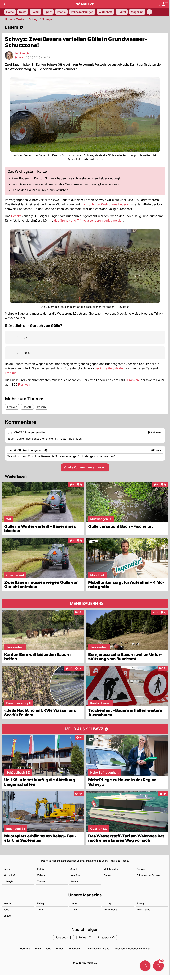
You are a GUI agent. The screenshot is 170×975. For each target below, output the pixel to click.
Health (7, 903)
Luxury (108, 903)
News (7, 869)
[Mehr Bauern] (85, 603)
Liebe (73, 903)
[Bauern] (85, 27)
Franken (11, 373)
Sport (73, 869)
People (141, 869)
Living (40, 903)
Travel (73, 909)
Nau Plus (75, 875)
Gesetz (16, 216)
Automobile (110, 909)
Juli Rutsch (22, 53)
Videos (41, 875)
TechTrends (143, 909)
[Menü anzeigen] (165, 4)
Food (6, 909)
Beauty (7, 915)
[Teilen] (145, 965)
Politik (40, 869)
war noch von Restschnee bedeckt (105, 204)
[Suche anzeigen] (158, 4)
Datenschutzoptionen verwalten (132, 948)
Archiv (74, 881)
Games (108, 875)
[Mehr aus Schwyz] (85, 729)
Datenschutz (76, 948)
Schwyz (34, 19)
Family (140, 903)
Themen (41, 881)
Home (8, 19)
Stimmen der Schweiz (149, 875)
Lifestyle (8, 881)
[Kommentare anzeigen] (158, 965)
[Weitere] (149, 12)
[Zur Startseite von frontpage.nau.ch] (85, 4)
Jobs (48, 948)
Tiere (40, 909)
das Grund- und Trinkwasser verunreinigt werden (88, 220)
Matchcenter (111, 869)
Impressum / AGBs (98, 948)
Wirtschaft (10, 875)
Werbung (25, 948)
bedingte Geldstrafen (110, 368)
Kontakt (60, 948)
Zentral (20, 19)
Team (38, 948)
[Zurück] (4, 4)
